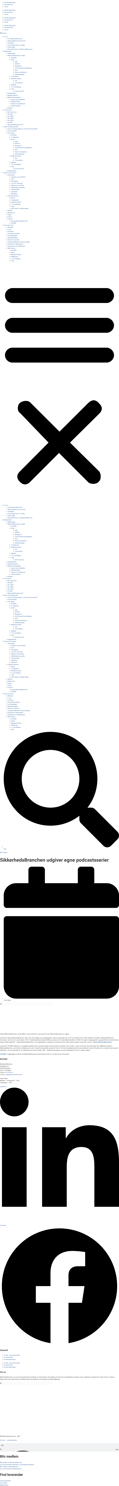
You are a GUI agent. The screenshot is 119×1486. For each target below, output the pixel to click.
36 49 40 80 (9, 1072)
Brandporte (18, 66)
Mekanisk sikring (16, 78)
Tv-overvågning (16, 204)
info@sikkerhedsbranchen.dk (13, 1074)
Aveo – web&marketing (9, 1440)
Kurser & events (9, 225)
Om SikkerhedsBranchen (14, 39)
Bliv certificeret (12, 112)
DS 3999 (9, 122)
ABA (16, 62)
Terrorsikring (19, 83)
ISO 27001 (10, 120)
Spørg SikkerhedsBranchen (19, 221)
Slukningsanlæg (19, 74)
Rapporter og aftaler (17, 185)
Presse (9, 217)
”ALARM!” (3, 1054)
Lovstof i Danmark (17, 183)
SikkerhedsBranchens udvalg (16, 55)
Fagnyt (9, 215)
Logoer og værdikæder (18, 99)
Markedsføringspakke (14, 97)
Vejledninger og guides (18, 187)
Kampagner (14, 181)
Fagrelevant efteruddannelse (16, 246)
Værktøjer (14, 192)
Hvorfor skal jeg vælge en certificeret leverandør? (22, 129)
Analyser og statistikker (18, 177)
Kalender (10, 108)
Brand (13, 60)
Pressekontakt (8, 4)
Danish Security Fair (13, 240)
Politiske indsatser (13, 196)
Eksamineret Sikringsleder (15, 244)
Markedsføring (15, 101)
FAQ (12, 179)
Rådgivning (14, 256)
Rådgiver (13, 85)
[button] (59, 383)
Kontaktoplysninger (10, 2)
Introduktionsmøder (13, 233)
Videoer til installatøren (18, 104)
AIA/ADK (14, 57)
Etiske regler (11, 47)
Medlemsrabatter (12, 95)
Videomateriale (15, 106)
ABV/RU (17, 64)
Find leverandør (12, 131)
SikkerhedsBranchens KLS (15, 125)
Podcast (10, 219)
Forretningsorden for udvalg (16, 45)
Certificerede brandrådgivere (23, 68)
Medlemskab (7, 51)
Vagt (12, 89)
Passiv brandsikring (21, 72)
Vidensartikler (15, 189)
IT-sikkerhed (15, 76)
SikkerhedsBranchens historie (16, 41)
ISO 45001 (10, 118)
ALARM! (13, 223)
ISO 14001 (10, 116)
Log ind (6, 6)
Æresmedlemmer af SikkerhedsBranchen (19, 49)
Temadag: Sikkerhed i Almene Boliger (18, 242)
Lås (16, 80)
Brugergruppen (11, 93)
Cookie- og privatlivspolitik (12, 1355)
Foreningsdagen (12, 235)
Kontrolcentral (19, 91)
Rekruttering (11, 248)
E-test (9, 229)
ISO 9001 (10, 114)
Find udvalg (10, 133)
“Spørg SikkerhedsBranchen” (102, 1042)
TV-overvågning (16, 87)
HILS (16, 70)
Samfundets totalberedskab (20, 208)
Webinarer (14, 194)
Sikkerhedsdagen (12, 238)
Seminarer (10, 231)
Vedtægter (10, 43)
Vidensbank (11, 175)
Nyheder (9, 210)
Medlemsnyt (11, 212)
